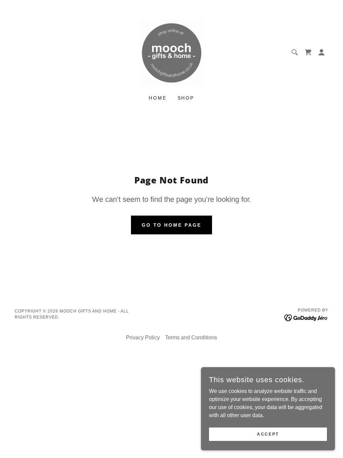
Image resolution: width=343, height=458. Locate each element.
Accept (268, 434)
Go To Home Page (172, 225)
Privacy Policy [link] (143, 337)
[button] (308, 52)
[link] (171, 52)
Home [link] (158, 98)
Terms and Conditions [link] (191, 337)
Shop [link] (186, 98)
